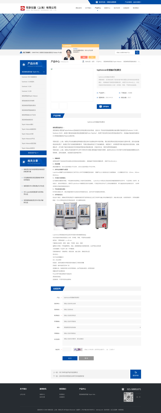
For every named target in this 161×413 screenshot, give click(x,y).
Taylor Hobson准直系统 (29, 143)
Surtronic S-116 (26, 86)
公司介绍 (22, 394)
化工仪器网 (114, 409)
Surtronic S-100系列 (28, 81)
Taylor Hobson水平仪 (28, 138)
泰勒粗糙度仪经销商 (28, 100)
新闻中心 (107, 8)
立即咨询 (106, 106)
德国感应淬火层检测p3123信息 (34, 186)
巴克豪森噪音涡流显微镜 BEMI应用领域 (34, 179)
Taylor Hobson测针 (27, 124)
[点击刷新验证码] (78, 349)
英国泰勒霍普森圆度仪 (29, 110)
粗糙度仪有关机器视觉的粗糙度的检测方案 (34, 170)
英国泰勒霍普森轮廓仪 (29, 105)
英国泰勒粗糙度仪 (27, 119)
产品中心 (98, 8)
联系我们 (136, 8)
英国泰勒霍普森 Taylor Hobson (31, 72)
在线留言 (126, 8)
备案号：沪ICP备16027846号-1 (85, 409)
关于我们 (88, 8)
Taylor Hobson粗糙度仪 (29, 129)
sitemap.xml (99, 409)
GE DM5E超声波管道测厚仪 (68, 372)
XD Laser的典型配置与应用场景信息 (33, 193)
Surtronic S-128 (26, 91)
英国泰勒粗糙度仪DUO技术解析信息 (33, 201)
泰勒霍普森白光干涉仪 (29, 115)
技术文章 (117, 8)
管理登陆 (121, 409)
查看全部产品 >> (33, 153)
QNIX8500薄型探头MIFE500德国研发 (71, 376)
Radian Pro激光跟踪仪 (60, 52)
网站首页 (79, 8)
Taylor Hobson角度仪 (28, 148)
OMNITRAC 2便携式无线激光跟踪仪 (42, 52)
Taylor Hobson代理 (27, 134)
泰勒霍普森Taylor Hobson (30, 96)
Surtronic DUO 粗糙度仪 (29, 77)
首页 (93, 61)
